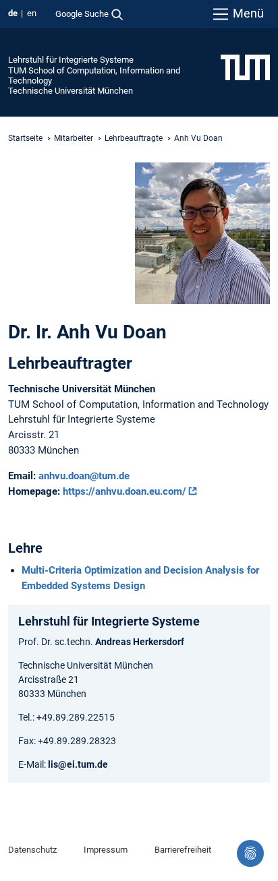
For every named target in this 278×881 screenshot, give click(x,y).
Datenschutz (32, 850)
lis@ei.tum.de (78, 764)
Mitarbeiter (73, 138)
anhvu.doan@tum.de (84, 476)
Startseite (25, 138)
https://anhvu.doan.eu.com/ (124, 491)
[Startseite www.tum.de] (245, 67)
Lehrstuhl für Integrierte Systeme (71, 60)
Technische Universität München (70, 91)
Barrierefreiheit (183, 850)
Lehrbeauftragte (134, 138)
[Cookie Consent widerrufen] (250, 853)
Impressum (106, 850)
